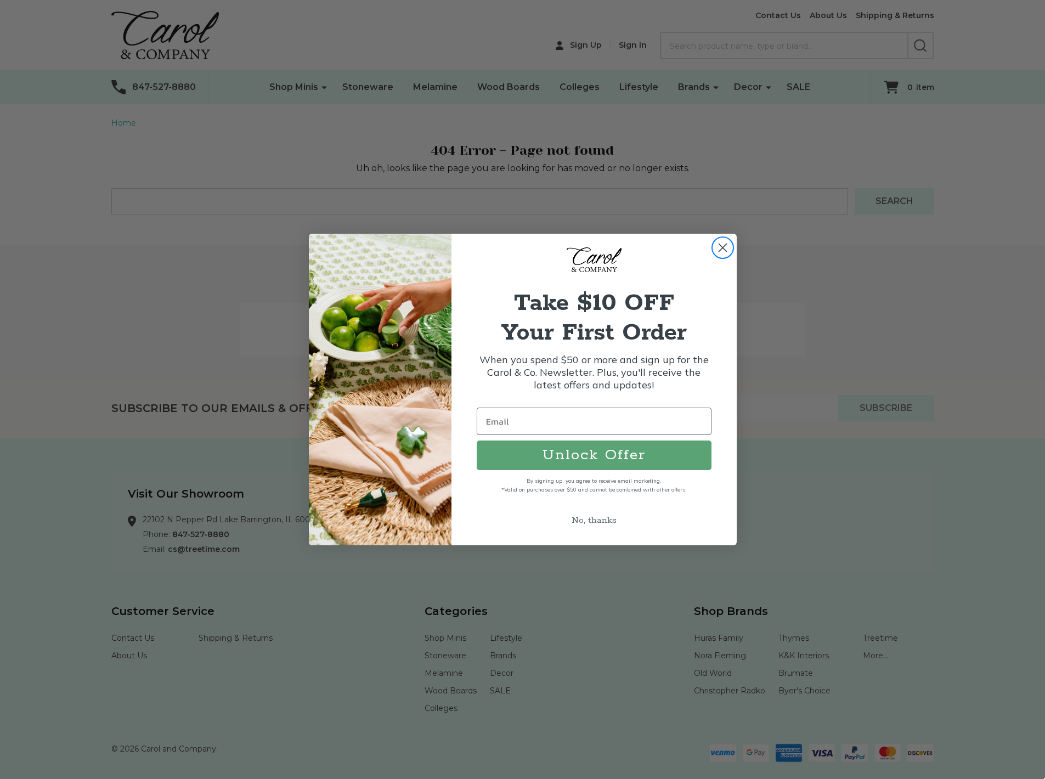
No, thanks (594, 520)
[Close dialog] (722, 247)
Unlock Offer (594, 455)
